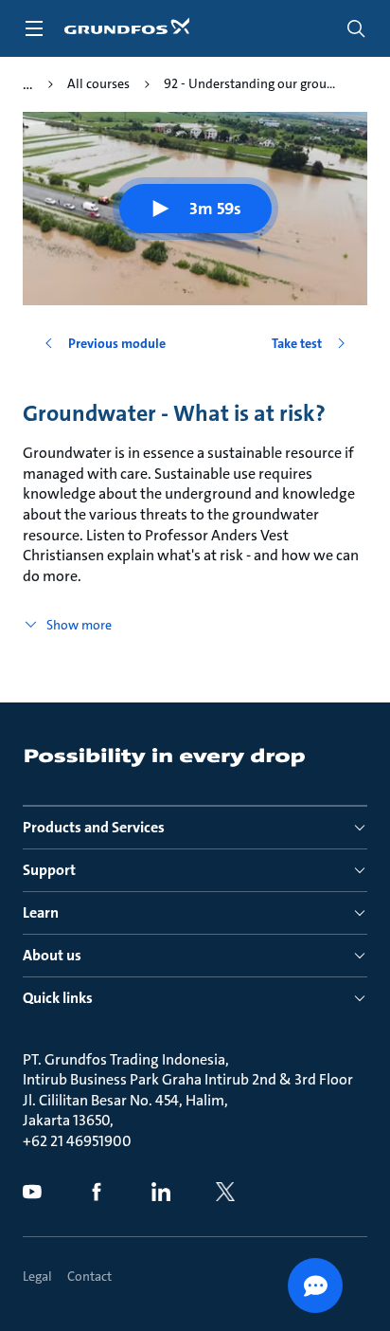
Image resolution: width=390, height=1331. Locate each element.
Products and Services (94, 827)
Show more (79, 624)
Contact (89, 1276)
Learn (41, 912)
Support (49, 870)
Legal (37, 1276)
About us (52, 955)
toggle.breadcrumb (28, 84)
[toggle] (34, 28)
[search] (356, 28)
